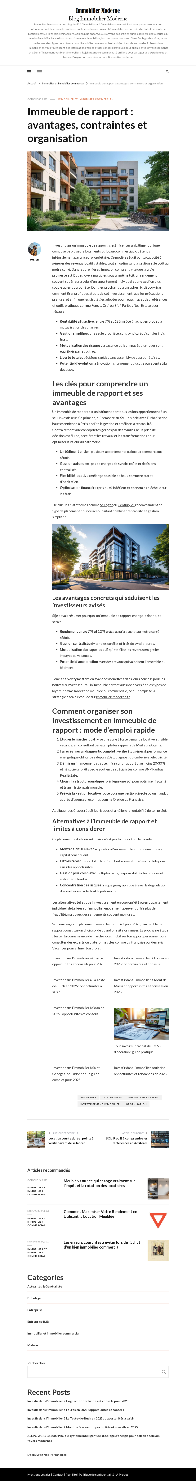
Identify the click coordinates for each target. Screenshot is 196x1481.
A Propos (122, 1474)
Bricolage (34, 1298)
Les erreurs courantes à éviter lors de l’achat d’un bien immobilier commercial (102, 1244)
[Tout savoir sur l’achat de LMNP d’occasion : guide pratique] (141, 1023)
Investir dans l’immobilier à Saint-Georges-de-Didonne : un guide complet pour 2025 (76, 1074)
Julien (34, 259)
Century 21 (126, 505)
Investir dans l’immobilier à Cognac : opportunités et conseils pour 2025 (77, 1401)
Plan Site (71, 1474)
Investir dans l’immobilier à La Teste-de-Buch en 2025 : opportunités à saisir (79, 986)
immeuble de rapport (143, 1097)
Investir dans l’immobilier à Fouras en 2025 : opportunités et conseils (75, 1409)
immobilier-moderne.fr (113, 697)
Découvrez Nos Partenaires (47, 1454)
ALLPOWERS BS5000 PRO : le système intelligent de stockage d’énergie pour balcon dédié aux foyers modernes (93, 1438)
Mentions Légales (39, 1474)
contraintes (112, 1097)
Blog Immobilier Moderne (98, 18)
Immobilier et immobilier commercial (85, 99)
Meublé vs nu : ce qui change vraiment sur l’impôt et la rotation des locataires (99, 1183)
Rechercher (36, 1363)
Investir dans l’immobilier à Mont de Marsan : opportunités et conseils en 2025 (141, 986)
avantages (88, 1097)
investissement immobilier (100, 1104)
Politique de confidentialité (96, 1474)
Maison (32, 1345)
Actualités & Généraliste (44, 1286)
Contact (58, 1474)
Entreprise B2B (38, 1321)
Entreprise (34, 1310)
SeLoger (106, 505)
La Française (136, 942)
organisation (136, 1104)
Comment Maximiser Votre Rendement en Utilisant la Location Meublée (100, 1214)
